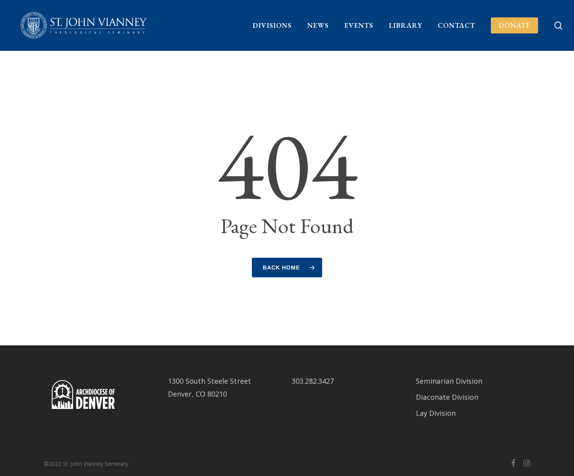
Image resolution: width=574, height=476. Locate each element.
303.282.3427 (313, 381)
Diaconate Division (447, 397)
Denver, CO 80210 (197, 394)
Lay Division (436, 413)
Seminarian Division (449, 381)
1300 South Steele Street (209, 381)
